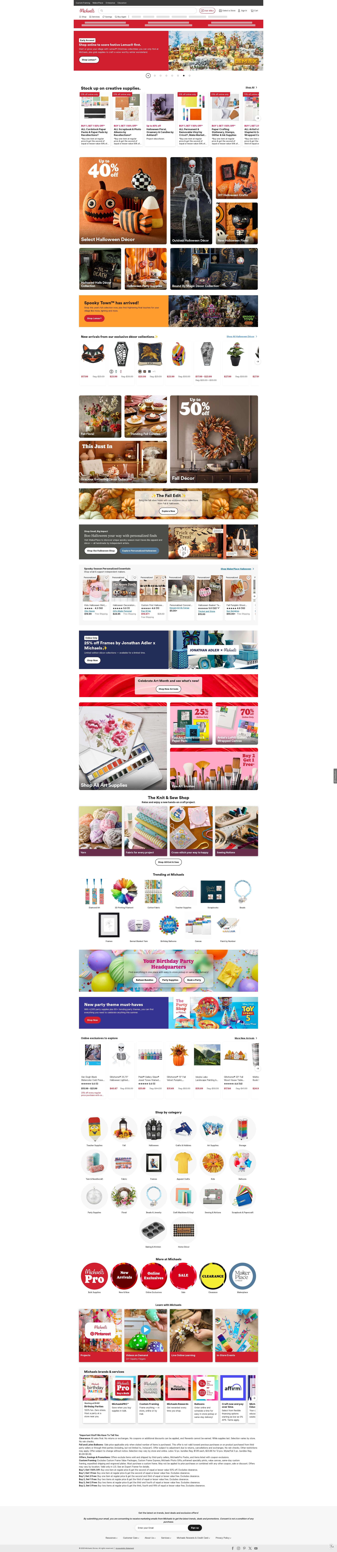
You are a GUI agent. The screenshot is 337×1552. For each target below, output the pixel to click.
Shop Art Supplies (113, 60)
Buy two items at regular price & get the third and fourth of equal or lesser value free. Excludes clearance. (139, 1482)
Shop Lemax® (94, 318)
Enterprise (110, 3)
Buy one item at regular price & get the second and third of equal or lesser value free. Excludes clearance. (139, 1476)
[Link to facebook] (233, 1548)
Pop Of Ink (146, 611)
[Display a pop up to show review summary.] (218, 608)
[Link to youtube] (256, 1548)
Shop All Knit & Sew (168, 862)
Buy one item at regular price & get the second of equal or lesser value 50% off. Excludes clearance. (138, 1470)
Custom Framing (83, 3)
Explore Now (168, 511)
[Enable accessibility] (331, 1546)
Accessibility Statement (125, 1548)
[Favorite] (106, 578)
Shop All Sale (89, 60)
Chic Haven (89, 611)
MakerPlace (98, 3)
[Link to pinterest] (244, 1548)
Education (122, 3)
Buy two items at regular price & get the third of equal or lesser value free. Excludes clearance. (134, 1479)
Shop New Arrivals (168, 689)
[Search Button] (101, 10)
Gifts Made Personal (122, 611)
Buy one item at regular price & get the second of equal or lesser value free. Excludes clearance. (134, 1473)
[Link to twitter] (250, 1548)
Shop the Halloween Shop (101, 550)
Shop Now (92, 660)
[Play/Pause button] (148, 75)
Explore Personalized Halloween (139, 550)
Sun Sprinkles (233, 611)
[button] (244, 11)
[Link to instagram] (238, 1548)
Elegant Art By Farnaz (179, 608)
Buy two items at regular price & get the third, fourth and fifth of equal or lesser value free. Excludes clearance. (142, 1485)
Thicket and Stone (206, 611)
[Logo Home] (87, 10)
